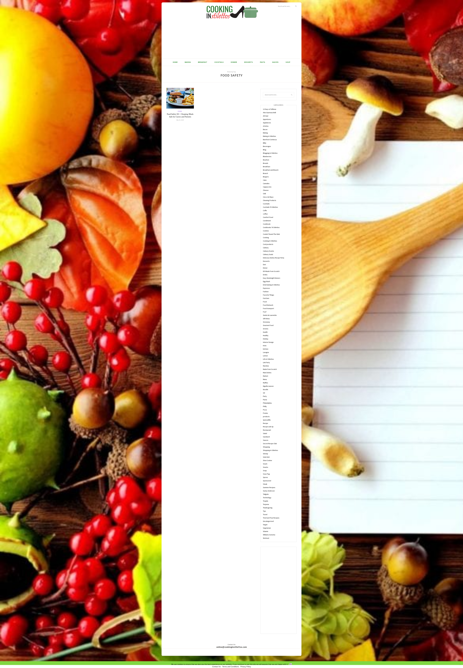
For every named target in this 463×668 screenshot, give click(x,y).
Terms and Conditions (230, 667)
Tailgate (266, 494)
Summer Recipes (269, 487)
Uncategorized (268, 521)
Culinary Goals (268, 254)
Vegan (265, 524)
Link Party (266, 362)
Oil (264, 393)
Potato (265, 413)
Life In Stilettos (268, 359)
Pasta (262, 62)
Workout (266, 538)
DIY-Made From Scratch (271, 271)
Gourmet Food (268, 325)
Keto (264, 345)
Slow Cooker (267, 460)
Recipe (265, 423)
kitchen (265, 349)
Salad (265, 433)
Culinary (266, 248)
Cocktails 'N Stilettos (270, 207)
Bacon (265, 129)
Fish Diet (266, 298)
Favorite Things (268, 295)
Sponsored (267, 481)
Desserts (248, 62)
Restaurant (267, 430)
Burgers (266, 177)
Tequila (265, 501)
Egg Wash (266, 281)
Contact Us (216, 667)
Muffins (265, 383)
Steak (265, 484)
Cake (265, 180)
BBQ (264, 143)
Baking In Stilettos (269, 136)
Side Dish (266, 457)
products (266, 416)
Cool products (268, 244)
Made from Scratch (270, 369)
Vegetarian (267, 528)
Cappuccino (267, 187)
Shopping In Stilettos (270, 450)
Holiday (265, 339)
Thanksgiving (267, 508)
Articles (266, 126)
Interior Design (268, 342)
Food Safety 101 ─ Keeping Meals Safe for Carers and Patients (180, 115)
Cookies (266, 231)
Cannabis (266, 183)
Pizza (265, 410)
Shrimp (265, 454)
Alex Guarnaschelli (269, 112)
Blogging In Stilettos (270, 153)
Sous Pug (266, 474)
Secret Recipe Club (270, 443)
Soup (288, 62)
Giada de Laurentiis (270, 315)
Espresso (266, 288)
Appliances (267, 123)
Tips (264, 511)
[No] (460, 664)
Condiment (267, 221)
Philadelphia (267, 403)
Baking (188, 62)
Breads (265, 163)
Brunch (265, 173)
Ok (291, 664)
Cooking (266, 237)
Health (265, 332)
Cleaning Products (269, 200)
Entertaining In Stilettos (271, 285)
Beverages (267, 146)
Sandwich (266, 437)
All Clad (265, 116)
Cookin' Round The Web (271, 234)
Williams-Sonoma (269, 535)
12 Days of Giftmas (269, 109)
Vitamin (265, 531)
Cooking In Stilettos (270, 241)
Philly (265, 406)
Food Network (268, 305)
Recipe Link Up (268, 427)
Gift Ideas (266, 318)
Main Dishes (267, 373)
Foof (264, 312)
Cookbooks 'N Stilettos (271, 227)
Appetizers (267, 119)
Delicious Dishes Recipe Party (273, 258)
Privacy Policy (245, 667)
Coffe (265, 210)
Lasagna (266, 352)
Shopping (266, 447)
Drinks (265, 275)
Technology (267, 497)
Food (180, 111)
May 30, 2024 (180, 120)
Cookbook (266, 224)
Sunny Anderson (269, 491)
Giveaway (266, 322)
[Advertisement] (231, 40)
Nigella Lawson (268, 386)
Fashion (266, 291)
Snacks (265, 467)
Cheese (266, 190)
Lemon (265, 356)
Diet (264, 264)
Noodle (265, 389)
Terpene (266, 504)
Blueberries (267, 156)
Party (265, 396)
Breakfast (202, 62)
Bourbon (266, 160)
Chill (264, 194)
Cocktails (219, 62)
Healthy (265, 335)
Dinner (234, 62)
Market (265, 376)
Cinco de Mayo (268, 197)
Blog (264, 150)
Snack (265, 464)
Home (175, 62)
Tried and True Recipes (271, 518)
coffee (265, 214)
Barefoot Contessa (270, 139)
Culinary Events (268, 251)
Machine (266, 366)
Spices (265, 477)
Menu (265, 379)
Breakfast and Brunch (270, 170)
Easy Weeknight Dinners (271, 278)
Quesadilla (267, 420)
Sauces (275, 62)
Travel (265, 514)
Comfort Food (268, 217)
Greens (265, 329)
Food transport (268, 308)
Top (294, 660)
